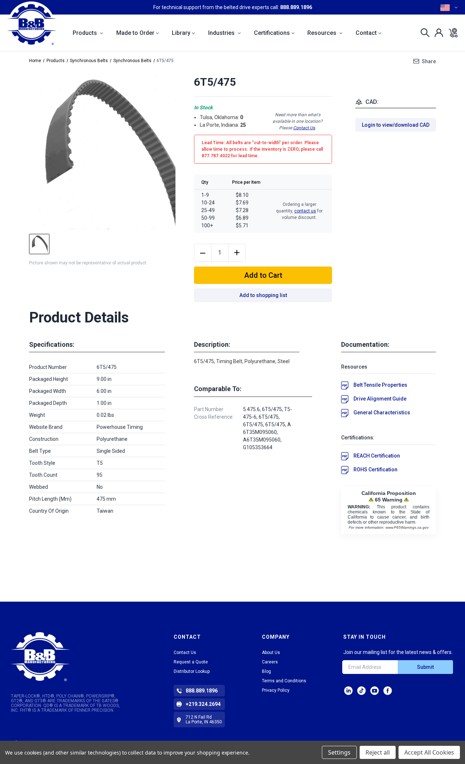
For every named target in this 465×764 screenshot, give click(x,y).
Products (85, 32)
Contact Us (304, 127)
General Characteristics (381, 412)
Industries (222, 32)
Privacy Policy (276, 690)
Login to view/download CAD (395, 125)
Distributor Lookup (192, 671)
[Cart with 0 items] (451, 32)
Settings (339, 752)
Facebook (388, 691)
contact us (305, 211)
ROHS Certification (375, 469)
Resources (322, 32)
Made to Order (135, 32)
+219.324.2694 (203, 704)
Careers (270, 662)
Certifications (272, 32)
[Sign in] (436, 32)
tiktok (361, 691)
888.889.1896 (296, 7)
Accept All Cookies (429, 752)
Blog (266, 671)
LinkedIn (348, 691)
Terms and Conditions (284, 680)
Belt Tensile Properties (380, 385)
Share (429, 61)
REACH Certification (376, 456)
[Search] (423, 32)
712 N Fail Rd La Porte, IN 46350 (204, 719)
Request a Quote (191, 662)
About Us (271, 652)
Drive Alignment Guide (380, 399)
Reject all (377, 752)
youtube (374, 691)
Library (181, 32)
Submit (425, 667)
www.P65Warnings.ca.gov (407, 527)
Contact (366, 32)
